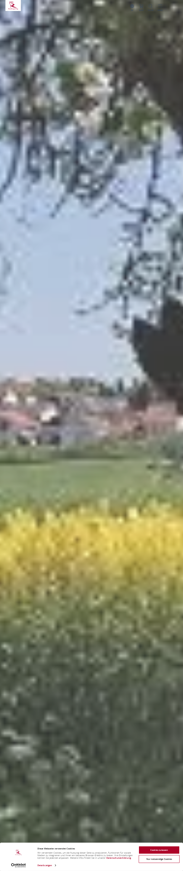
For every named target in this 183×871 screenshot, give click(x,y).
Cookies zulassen (159, 850)
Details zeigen (44, 865)
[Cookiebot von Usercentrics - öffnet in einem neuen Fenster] (18, 865)
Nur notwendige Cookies (159, 858)
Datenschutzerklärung (118, 857)
